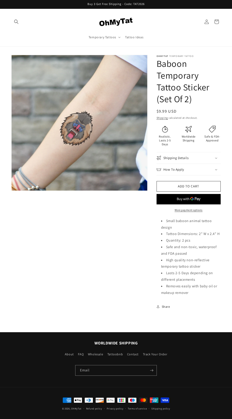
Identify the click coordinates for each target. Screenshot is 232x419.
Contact (133, 354)
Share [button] (166, 307)
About (69, 354)
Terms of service (137, 408)
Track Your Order (155, 354)
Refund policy (94, 408)
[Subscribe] (152, 370)
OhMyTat (76, 408)
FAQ (81, 354)
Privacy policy (115, 408)
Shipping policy (160, 408)
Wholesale (95, 354)
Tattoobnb (115, 354)
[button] (16, 22)
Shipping (162, 117)
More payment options (189, 210)
